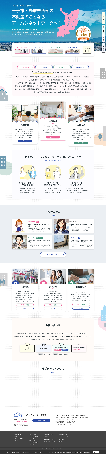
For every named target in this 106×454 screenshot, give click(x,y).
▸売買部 (17, 440)
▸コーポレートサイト (49, 441)
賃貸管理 (62, 67)
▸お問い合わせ (63, 434)
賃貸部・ (25, 305)
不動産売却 (80, 67)
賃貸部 (57, 350)
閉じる (95, 452)
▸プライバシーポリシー (65, 437)
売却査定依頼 (43, 349)
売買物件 (44, 67)
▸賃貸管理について (49, 439)
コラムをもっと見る (53, 255)
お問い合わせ (41, 421)
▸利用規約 (62, 439)
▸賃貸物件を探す (48, 437)
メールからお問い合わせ (27, 348)
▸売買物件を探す (48, 434)
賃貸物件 (26, 67)
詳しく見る (25, 141)
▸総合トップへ (17, 434)
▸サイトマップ (63, 441)
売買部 (25, 308)
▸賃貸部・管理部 (19, 438)
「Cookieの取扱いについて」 (77, 452)
